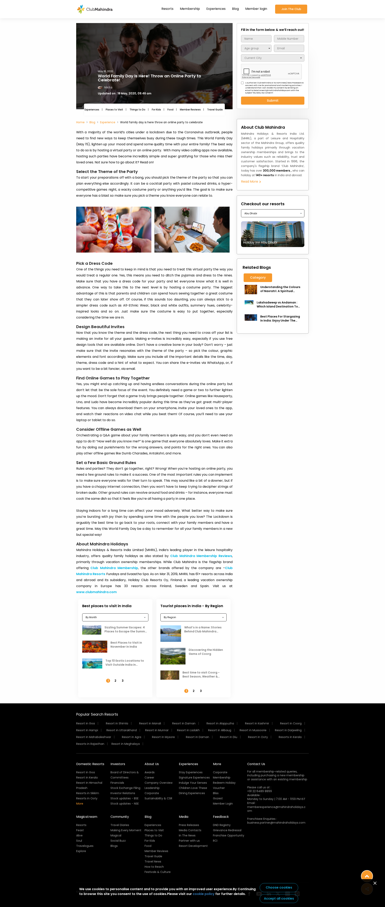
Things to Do (137, 109)
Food (170, 109)
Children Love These (193, 788)
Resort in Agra (131, 737)
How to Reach (154, 867)
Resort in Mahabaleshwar (93, 737)
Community (119, 816)
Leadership (152, 788)
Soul (79, 841)
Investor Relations (122, 793)
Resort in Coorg (291, 723)
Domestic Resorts (90, 764)
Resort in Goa (85, 723)
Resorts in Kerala (290, 737)
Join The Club (291, 9)
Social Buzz (118, 841)
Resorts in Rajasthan (90, 744)
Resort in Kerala (87, 778)
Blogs (114, 846)
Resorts (167, 8)
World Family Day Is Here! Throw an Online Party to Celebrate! (149, 78)
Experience (107, 122)
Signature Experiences (194, 778)
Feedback (221, 816)
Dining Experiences (192, 793)
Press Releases (189, 825)
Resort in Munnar (157, 730)
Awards (150, 772)
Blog (235, 8)
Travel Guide (215, 109)
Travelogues (84, 846)
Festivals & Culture (158, 872)
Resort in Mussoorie (253, 730)
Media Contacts (190, 830)
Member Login (223, 804)
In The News (187, 835)
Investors (117, 764)
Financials (117, 783)
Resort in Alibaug (219, 730)
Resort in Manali (150, 723)
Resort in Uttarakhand (121, 730)
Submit (273, 100)
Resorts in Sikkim (87, 793)
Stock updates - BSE (124, 798)
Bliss (216, 793)
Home (80, 122)
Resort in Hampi (87, 730)
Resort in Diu (228, 737)
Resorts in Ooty (86, 798)
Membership (190, 8)
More (79, 804)
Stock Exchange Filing (125, 788)
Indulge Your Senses (193, 783)
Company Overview (158, 783)
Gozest (218, 798)
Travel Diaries (119, 825)
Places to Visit (114, 109)
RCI (215, 841)
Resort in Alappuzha (220, 723)
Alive (79, 835)
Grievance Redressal (227, 830)
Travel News (153, 861)
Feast (80, 830)
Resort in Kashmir (257, 723)
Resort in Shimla (117, 723)
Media (183, 816)
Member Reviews (190, 109)
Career (149, 778)
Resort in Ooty (258, 737)
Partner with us (189, 841)
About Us (152, 764)
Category (258, 277)
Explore (81, 851)
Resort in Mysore (163, 737)
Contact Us (256, 764)
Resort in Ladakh (188, 730)
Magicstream (86, 816)
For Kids (156, 109)
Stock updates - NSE (124, 804)
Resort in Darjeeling (288, 730)
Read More (250, 181)
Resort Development (193, 846)
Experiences (216, 8)
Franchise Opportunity (228, 835)
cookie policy (204, 894)
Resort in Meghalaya (125, 744)
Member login (256, 8)
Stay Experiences (191, 772)
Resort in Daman (184, 723)
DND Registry (222, 825)
